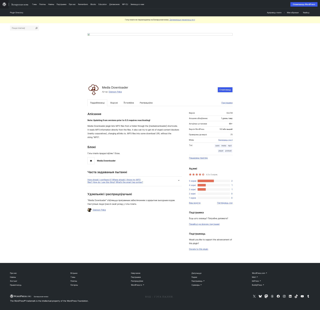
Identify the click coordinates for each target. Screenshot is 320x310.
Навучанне (135, 273)
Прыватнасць (16, 285)
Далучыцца (196, 273)
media (224, 146)
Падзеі (194, 277)
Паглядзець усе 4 (225, 140)
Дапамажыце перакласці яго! (182, 20)
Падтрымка (226, 103)
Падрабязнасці (97, 103)
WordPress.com (259, 273)
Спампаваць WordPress (304, 4)
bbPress (256, 281)
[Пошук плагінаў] (36, 28)
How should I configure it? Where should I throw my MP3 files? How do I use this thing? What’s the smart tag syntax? (115, 181)
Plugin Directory (16, 12)
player (221, 151)
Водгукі (114, 103)
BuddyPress (258, 285)
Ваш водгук (194, 203)
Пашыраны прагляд (198, 158)
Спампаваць (225, 90)
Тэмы (72, 277)
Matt (255, 277)
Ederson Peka (115, 92)
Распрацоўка (146, 103)
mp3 (230, 146)
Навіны (13, 277)
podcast (228, 151)
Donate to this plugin (198, 249)
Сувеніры (197, 285)
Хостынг (13, 281)
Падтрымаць (198, 281)
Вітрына (73, 273)
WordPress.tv (137, 285)
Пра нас (13, 273)
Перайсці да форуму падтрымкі (204, 224)
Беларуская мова (41, 297)
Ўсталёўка (129, 103)
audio (217, 146)
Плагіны (73, 281)
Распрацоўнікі (137, 281)
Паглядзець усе (224, 203)
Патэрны (74, 285)
